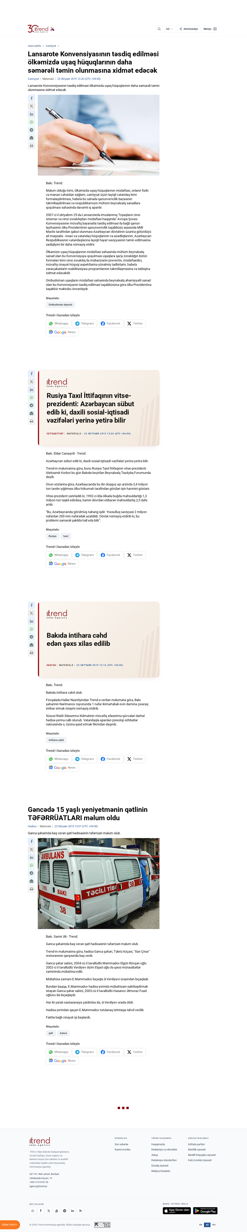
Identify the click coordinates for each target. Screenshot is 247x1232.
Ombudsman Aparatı (60, 304)
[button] (31, 98)
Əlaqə (154, 1154)
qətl (51, 1033)
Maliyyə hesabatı (160, 1171)
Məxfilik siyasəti (197, 1149)
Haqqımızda (158, 1144)
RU (214, 1225)
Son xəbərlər (121, 1144)
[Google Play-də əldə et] (205, 1210)
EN (200, 1225)
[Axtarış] (159, 28)
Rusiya (52, 536)
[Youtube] (56, 1210)
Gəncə (63, 1033)
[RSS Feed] (80, 1210)
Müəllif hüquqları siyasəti (202, 1154)
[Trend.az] (41, 29)
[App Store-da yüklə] (177, 1210)
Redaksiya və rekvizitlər (164, 1149)
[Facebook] (40, 1210)
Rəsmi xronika (122, 1149)
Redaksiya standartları (164, 1160)
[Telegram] (64, 1210)
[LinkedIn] (72, 1210)
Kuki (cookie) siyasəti (200, 1160)
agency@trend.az (38, 1186)
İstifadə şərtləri (196, 1144)
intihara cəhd (56, 740)
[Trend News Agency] (39, 1141)
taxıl (65, 536)
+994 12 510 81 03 (38, 1182)
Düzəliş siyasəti (159, 1165)
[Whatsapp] (32, 1210)
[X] (48, 1210)
